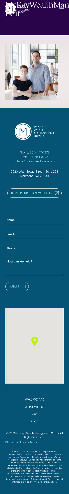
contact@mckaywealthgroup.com (34, 161)
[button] (34, 341)
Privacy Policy (28, 442)
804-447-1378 (40, 152)
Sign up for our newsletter (31, 193)
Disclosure (11, 442)
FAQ (34, 414)
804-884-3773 (38, 157)
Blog (35, 422)
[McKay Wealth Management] (18, 8)
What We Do (34, 407)
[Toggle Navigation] (63, 8)
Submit (14, 286)
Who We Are (34, 399)
